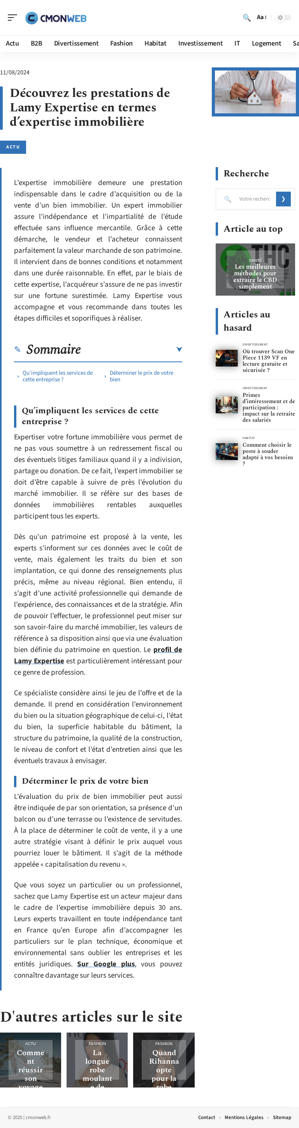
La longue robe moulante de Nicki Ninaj (97, 1078)
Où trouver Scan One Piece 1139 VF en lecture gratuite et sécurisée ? (269, 360)
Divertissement (255, 344)
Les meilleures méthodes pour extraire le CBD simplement (255, 276)
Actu (13, 147)
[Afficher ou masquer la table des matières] (131, 349)
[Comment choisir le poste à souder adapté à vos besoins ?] (227, 451)
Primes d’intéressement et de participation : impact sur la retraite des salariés (269, 407)
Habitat (249, 438)
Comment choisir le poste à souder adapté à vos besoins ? (268, 454)
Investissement (255, 388)
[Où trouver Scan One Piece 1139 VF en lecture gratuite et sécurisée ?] (227, 358)
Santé (255, 260)
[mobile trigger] (14, 17)
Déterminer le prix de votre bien (141, 376)
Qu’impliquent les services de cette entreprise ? (58, 376)
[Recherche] (247, 17)
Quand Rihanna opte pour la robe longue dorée (164, 1078)
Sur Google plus (105, 964)
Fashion (97, 1044)
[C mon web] (56, 17)
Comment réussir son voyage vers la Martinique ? (30, 1083)
